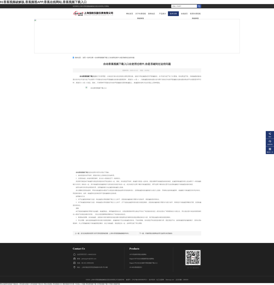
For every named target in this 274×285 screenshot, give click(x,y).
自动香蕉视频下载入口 (88, 76)
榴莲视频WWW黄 (68, 284)
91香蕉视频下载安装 (36, 284)
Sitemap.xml (170, 280)
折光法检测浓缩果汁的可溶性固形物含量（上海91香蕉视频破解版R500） (105, 233)
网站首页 (129, 14)
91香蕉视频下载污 (103, 284)
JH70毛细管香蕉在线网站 (137, 254)
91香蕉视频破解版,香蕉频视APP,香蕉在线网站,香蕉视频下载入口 (43, 2)
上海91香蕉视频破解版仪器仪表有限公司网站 (94, 6)
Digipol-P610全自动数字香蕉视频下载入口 (143, 263)
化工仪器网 (160, 280)
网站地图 (3, 284)
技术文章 (173, 14)
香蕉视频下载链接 (12, 284)
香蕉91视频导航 (114, 284)
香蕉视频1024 (57, 284)
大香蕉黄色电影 (23, 284)
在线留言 (184, 14)
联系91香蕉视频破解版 (195, 16)
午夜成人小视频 (80, 284)
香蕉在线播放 (47, 284)
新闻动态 (151, 14)
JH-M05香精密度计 (135, 267)
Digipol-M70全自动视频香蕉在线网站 (141, 259)
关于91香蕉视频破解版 (140, 16)
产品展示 (162, 14)
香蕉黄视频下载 (91, 284)
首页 (84, 57)
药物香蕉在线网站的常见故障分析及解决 (158, 233)
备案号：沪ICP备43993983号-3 (136, 280)
